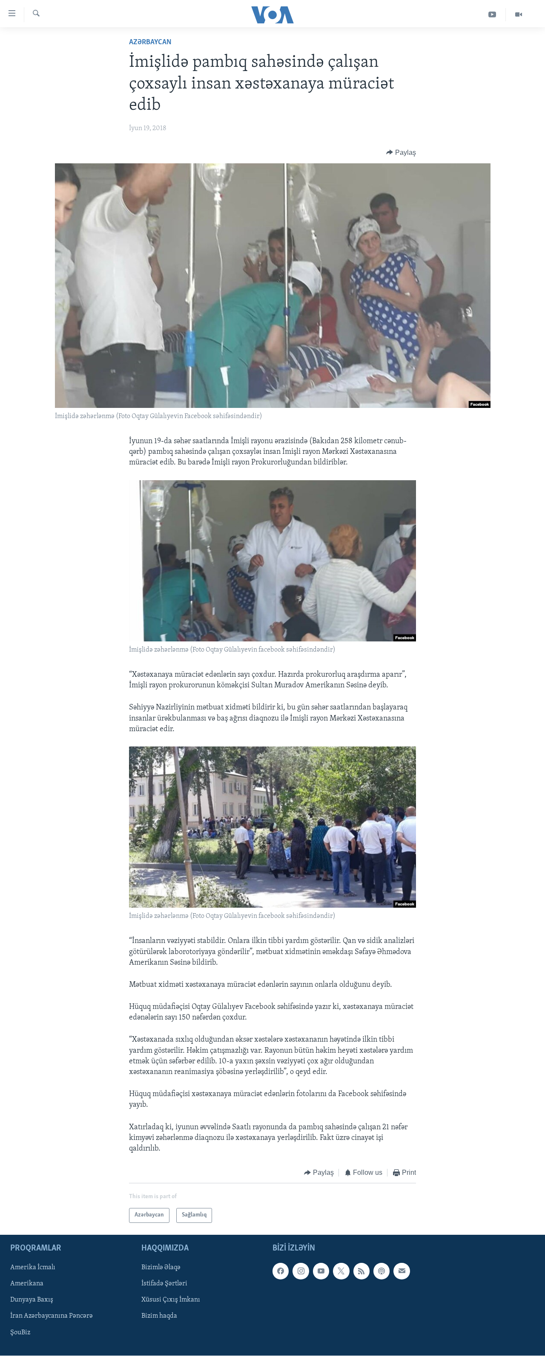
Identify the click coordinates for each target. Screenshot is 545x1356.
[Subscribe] (401, 1271)
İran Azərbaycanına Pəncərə (51, 1316)
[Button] (401, 152)
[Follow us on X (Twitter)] (341, 1271)
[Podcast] (381, 1271)
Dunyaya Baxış (31, 1299)
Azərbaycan (150, 42)
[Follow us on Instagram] (301, 1271)
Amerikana (26, 1283)
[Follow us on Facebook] (280, 1271)
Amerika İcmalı (32, 1267)
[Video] (518, 14)
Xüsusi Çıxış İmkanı (170, 1299)
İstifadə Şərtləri (164, 1283)
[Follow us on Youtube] (321, 1271)
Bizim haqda (159, 1316)
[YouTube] (492, 14)
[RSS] (361, 1271)
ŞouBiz (20, 1332)
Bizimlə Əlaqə (161, 1267)
